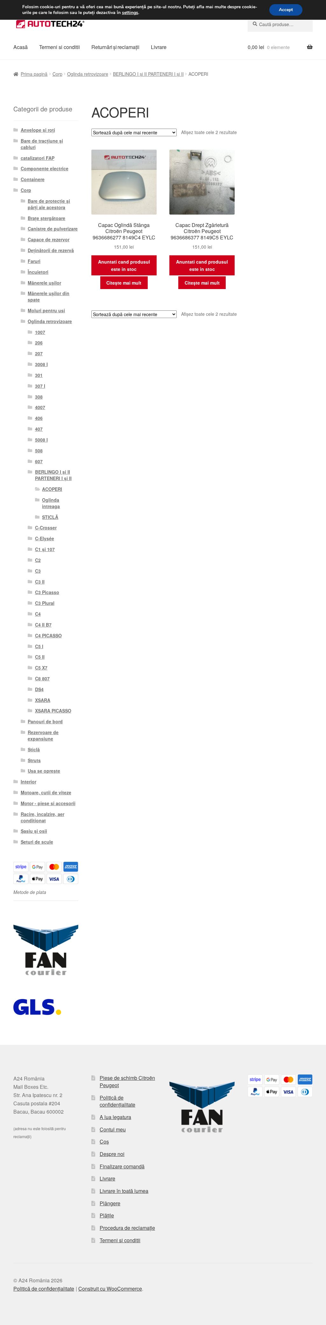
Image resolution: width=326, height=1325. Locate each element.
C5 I (39, 646)
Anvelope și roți (38, 130)
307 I (40, 386)
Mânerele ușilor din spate (48, 296)
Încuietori (38, 272)
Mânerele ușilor (44, 283)
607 (39, 461)
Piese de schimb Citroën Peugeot (127, 1081)
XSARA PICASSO (53, 710)
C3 (38, 571)
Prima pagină (34, 74)
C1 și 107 (45, 549)
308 (39, 396)
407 (39, 429)
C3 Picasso (47, 592)
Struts (34, 760)
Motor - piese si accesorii (48, 803)
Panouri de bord (45, 721)
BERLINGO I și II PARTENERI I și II (148, 74)
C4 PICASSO (48, 635)
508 (39, 450)
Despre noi (112, 1154)
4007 (40, 407)
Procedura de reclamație (127, 1227)
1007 (40, 332)
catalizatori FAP (37, 158)
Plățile (107, 1215)
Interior (28, 781)
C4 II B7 (43, 624)
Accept (286, 10)
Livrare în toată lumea (124, 1190)
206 (39, 342)
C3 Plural (44, 603)
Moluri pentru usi (46, 310)
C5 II (40, 657)
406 (39, 418)
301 (39, 375)
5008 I (41, 439)
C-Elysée (44, 538)
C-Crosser (46, 527)
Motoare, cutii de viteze (46, 792)
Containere (33, 179)
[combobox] (280, 24)
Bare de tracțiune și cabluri (42, 144)
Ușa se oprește (44, 771)
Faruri (34, 261)
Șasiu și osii (34, 831)
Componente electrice (44, 168)
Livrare (159, 47)
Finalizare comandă (122, 1166)
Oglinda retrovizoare (87, 74)
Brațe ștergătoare (46, 218)
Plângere (110, 1203)
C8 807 (42, 678)
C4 (38, 614)
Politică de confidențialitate (117, 1101)
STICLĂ (50, 517)
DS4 (39, 689)
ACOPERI (52, 489)
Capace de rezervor (48, 239)
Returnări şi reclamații (115, 47)
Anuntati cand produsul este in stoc (124, 265)
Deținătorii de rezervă (51, 250)
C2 (38, 560)
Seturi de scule (37, 842)
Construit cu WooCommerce (110, 1288)
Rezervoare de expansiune (43, 735)
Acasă (20, 47)
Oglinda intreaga (51, 503)
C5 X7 (41, 667)
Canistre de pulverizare (53, 228)
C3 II (40, 581)
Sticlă (34, 749)
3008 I (41, 364)
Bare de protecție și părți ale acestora (49, 204)
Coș (104, 1141)
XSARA (42, 700)
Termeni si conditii (59, 47)
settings (130, 13)
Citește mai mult (123, 283)
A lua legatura (115, 1117)
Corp (57, 74)
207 (39, 353)
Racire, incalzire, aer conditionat (42, 817)
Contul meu (113, 1129)
